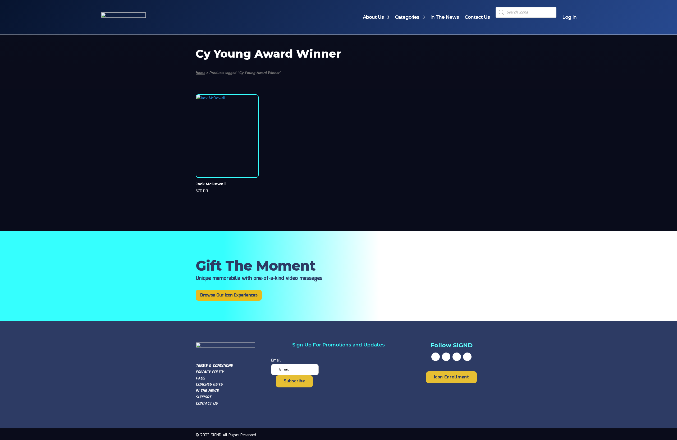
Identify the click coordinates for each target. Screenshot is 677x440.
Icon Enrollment (451, 377)
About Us (373, 17)
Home (200, 73)
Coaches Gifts (209, 384)
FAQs (200, 378)
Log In (569, 17)
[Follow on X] (446, 357)
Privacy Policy (210, 372)
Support (203, 397)
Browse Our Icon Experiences (228, 295)
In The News (444, 17)
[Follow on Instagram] (456, 357)
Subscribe (294, 381)
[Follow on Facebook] (435, 357)
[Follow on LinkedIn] (467, 357)
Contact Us (477, 17)
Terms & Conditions (214, 366)
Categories (407, 17)
